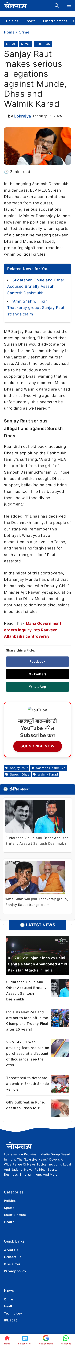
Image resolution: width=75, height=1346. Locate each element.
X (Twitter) (37, 674)
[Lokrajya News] (16, 5)
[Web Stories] (46, 1340)
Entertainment (55, 21)
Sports (30, 21)
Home (9, 32)
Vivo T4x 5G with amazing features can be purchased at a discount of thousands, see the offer (27, 1053)
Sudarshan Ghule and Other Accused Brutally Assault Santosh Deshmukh (35, 286)
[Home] (7, 1340)
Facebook (37, 661)
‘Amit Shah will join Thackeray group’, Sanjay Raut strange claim (36, 307)
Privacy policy (15, 1271)
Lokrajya (22, 116)
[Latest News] (24, 1340)
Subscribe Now (37, 746)
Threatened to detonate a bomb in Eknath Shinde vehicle (27, 1083)
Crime (24, 32)
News (25, 44)
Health (9, 1222)
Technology (13, 1313)
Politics (12, 21)
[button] (57, 5)
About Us (11, 1250)
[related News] (37, 955)
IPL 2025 (10, 1320)
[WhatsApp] (66, 1340)
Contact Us (12, 1257)
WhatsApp (37, 687)
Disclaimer (12, 1264)
